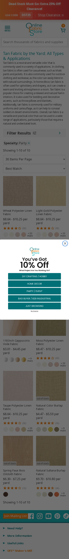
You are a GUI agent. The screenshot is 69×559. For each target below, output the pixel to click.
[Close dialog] (65, 243)
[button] (34, 276)
